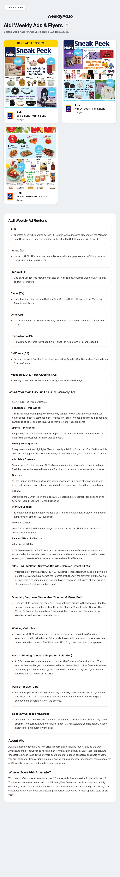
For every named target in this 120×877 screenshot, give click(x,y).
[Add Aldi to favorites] (67, 25)
